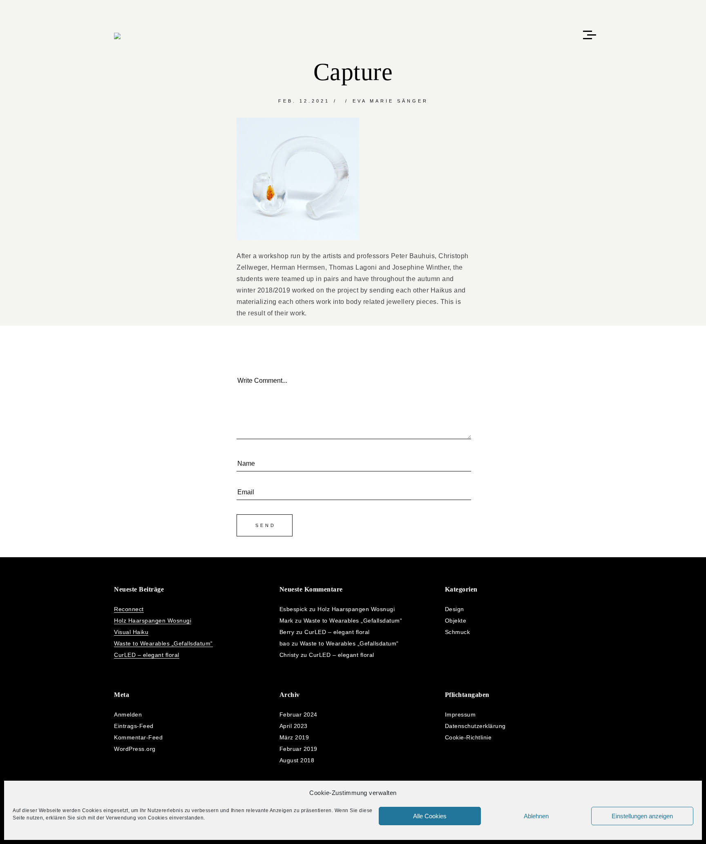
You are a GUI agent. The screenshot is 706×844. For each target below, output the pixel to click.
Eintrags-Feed (134, 726)
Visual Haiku (131, 632)
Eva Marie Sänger (390, 100)
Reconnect (129, 609)
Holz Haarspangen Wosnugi (152, 620)
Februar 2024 (298, 714)
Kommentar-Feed (138, 737)
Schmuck (457, 632)
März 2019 (294, 737)
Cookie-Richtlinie (468, 737)
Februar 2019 (298, 749)
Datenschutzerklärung (475, 726)
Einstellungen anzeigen (642, 816)
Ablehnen (536, 816)
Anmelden (128, 714)
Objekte (456, 620)
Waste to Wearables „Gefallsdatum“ (163, 643)
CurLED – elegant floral (146, 655)
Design (454, 609)
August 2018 (297, 760)
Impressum (460, 714)
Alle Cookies (430, 816)
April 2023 (293, 726)
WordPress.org (135, 749)
